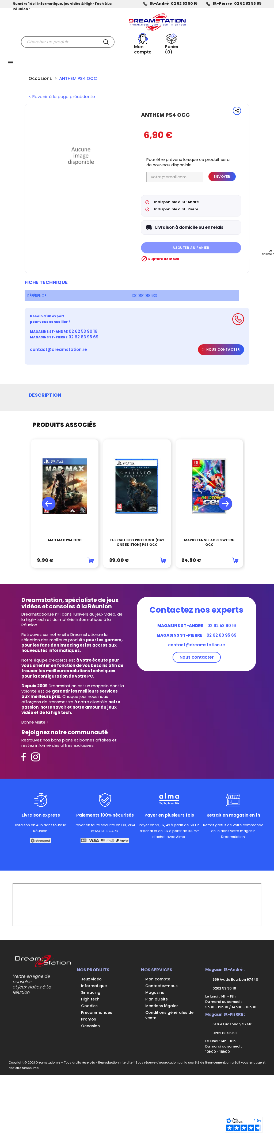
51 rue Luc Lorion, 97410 (232, 1024)
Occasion (90, 1026)
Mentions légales (161, 1005)
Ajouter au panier (191, 247)
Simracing (90, 992)
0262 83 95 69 (224, 1032)
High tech (90, 999)
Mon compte (157, 979)
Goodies (89, 1005)
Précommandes (96, 1012)
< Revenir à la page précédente (62, 96)
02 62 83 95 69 (247, 3)
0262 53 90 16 (224, 988)
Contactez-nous (161, 985)
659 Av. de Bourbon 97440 (235, 979)
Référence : (37, 295)
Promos (88, 1019)
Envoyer (222, 176)
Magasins (154, 992)
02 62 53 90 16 (184, 3)
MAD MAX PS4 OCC (65, 540)
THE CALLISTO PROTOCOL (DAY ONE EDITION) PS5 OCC (137, 542)
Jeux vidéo (91, 979)
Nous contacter (222, 349)
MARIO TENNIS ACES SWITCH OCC (209, 542)
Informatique (94, 985)
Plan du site (156, 999)
